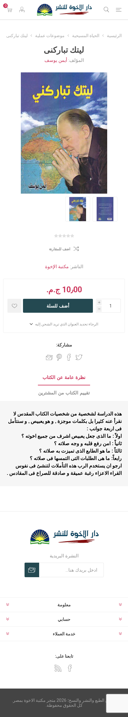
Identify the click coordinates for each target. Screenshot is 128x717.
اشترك (32, 570)
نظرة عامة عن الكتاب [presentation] (64, 377)
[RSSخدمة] (58, 668)
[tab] (64, 377)
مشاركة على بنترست (59, 357)
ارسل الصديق (49, 357)
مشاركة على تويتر (78, 357)
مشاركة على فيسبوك (69, 357)
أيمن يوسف (55, 60)
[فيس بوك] (70, 668)
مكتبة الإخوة (57, 266)
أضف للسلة (58, 305)
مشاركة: (64, 345)
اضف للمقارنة (59, 249)
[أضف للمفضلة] (14, 306)
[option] (77, 209)
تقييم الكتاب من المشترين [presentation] (64, 393)
